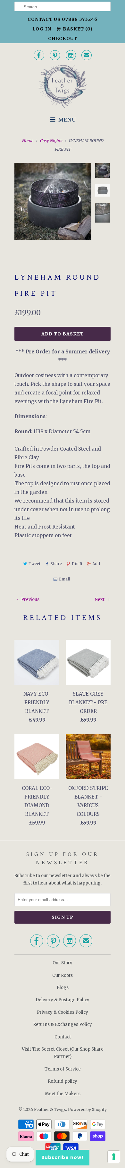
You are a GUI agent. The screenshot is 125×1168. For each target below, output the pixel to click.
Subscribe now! (62, 1157)
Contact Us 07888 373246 (62, 19)
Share (56, 563)
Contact (62, 1037)
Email (64, 579)
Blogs (63, 987)
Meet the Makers (62, 1093)
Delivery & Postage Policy (62, 1000)
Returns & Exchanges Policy (62, 1024)
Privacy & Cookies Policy (62, 1012)
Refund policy (62, 1081)
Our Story (62, 963)
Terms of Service (63, 1069)
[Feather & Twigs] (62, 86)
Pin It (77, 563)
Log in (41, 29)
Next (100, 599)
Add (96, 563)
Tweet (34, 563)
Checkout (62, 38)
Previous (29, 599)
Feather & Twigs (50, 1109)
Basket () (77, 29)
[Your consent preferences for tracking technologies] (114, 1157)
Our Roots (62, 975)
